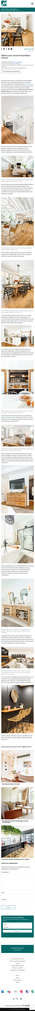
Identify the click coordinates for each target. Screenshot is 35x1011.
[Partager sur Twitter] (4, 49)
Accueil (2, 9)
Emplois (17, 963)
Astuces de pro (17, 980)
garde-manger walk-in (10, 417)
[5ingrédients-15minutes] (9, 991)
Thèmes (7, 9)
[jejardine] (33, 991)
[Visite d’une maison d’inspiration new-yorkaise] (17, 841)
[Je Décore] (4, 4)
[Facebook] (13, 999)
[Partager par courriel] (11, 49)
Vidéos (17, 982)
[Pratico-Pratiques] (2, 991)
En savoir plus (17, 949)
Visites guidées (13, 9)
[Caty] (15, 991)
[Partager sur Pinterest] (6, 49)
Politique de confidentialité (17, 970)
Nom (3, 892)
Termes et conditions (17, 968)
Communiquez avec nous (17, 958)
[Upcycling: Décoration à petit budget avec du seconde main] (17, 803)
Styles (17, 978)
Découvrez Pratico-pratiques (17, 961)
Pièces (17, 975)
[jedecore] (27, 991)
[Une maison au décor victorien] (17, 766)
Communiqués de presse (17, 965)
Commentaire (5, 872)
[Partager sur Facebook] (1, 49)
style (28, 84)
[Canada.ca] (26, 1005)
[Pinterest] (17, 999)
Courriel (4, 899)
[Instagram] (21, 999)
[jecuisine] (21, 991)
